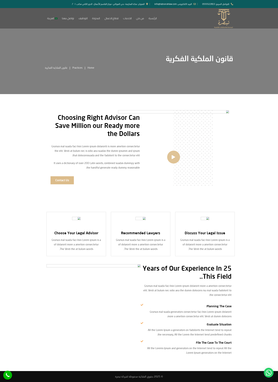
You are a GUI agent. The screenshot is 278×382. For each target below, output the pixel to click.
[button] (268, 372)
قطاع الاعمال (111, 18)
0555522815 (208, 4)
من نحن (140, 18)
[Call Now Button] (7, 375)
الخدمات (127, 18)
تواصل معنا (68, 18)
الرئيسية (152, 18)
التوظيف (83, 18)
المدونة (96, 18)
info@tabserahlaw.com (165, 4)
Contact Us (62, 180)
